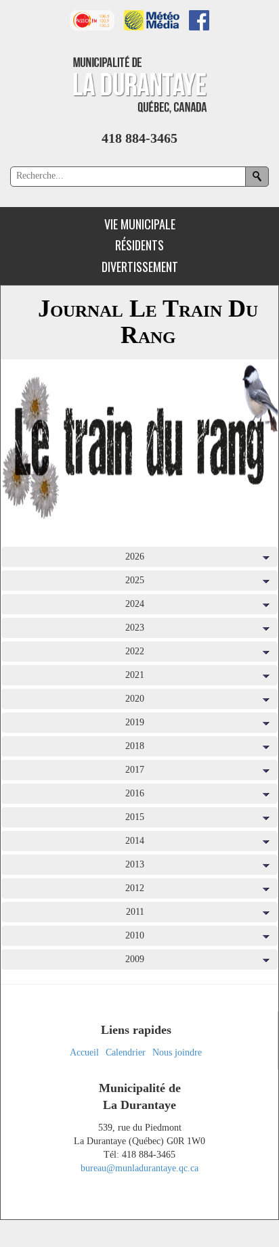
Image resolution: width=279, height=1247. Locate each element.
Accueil (84, 1052)
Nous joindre (177, 1052)
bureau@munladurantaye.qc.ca (139, 1168)
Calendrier (126, 1052)
